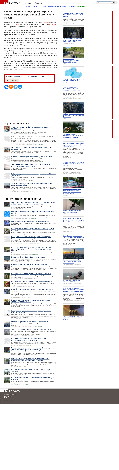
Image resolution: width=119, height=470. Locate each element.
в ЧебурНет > (80, 6)
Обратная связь (8, 396)
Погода (51, 6)
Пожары (71, 6)
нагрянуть (52, 24)
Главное (28, 6)
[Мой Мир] (20, 87)
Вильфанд (46, 22)
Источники (43, 6)
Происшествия (60, 6)
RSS (11, 400)
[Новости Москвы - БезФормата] (10, 2)
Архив (35, 6)
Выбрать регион (8, 397)
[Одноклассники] (11, 87)
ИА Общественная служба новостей (29, 76)
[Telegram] (15, 87)
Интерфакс (16, 24)
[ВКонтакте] (6, 87)
